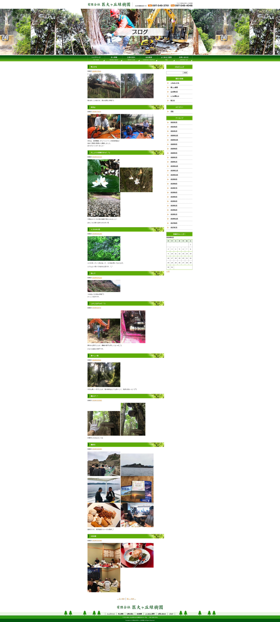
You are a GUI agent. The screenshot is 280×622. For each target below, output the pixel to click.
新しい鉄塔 (174, 87)
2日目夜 (93, 536)
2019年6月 (174, 192)
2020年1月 (174, 162)
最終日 (93, 445)
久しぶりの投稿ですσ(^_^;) (100, 152)
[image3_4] (137, 566)
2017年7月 (174, 227)
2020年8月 (174, 148)
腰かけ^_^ (94, 396)
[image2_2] (137, 97)
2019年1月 (174, 214)
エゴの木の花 (95, 229)
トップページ (96, 58)
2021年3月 (174, 122)
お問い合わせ (183, 58)
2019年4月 (174, 201)
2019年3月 (174, 205)
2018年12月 (174, 219)
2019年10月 (174, 175)
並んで (93, 273)
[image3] (104, 215)
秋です (173, 100)
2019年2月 (174, 210)
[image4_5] (137, 501)
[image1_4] (103, 191)
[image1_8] (104, 475)
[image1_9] (104, 434)
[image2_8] (133, 434)
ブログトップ (179, 67)
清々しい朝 (94, 355)
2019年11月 (174, 170)
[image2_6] (104, 566)
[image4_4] (104, 591)
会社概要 (149, 58)
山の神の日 (174, 92)
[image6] (137, 526)
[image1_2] (104, 97)
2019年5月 (174, 197)
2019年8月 (174, 183)
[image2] (137, 137)
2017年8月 (174, 223)
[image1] (104, 137)
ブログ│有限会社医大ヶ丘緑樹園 (184, 3)
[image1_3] (104, 259)
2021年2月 (174, 127)
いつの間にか (175, 96)
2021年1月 (174, 131)
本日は (93, 107)
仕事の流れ (131, 58)
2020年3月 (174, 157)
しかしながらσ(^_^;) (98, 303)
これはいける (175, 83)
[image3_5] (104, 501)
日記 (172, 111)
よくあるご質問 (166, 58)
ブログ (171, 614)
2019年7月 (174, 188)
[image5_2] (104, 526)
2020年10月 (174, 140)
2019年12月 (174, 166)
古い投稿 (121, 599)
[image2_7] (137, 475)
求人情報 (113, 58)
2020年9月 (174, 144)
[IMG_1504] (104, 386)
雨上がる (94, 67)
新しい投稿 (131, 599)
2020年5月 (174, 153)
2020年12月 (174, 135)
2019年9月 (174, 179)
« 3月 (168, 271)
